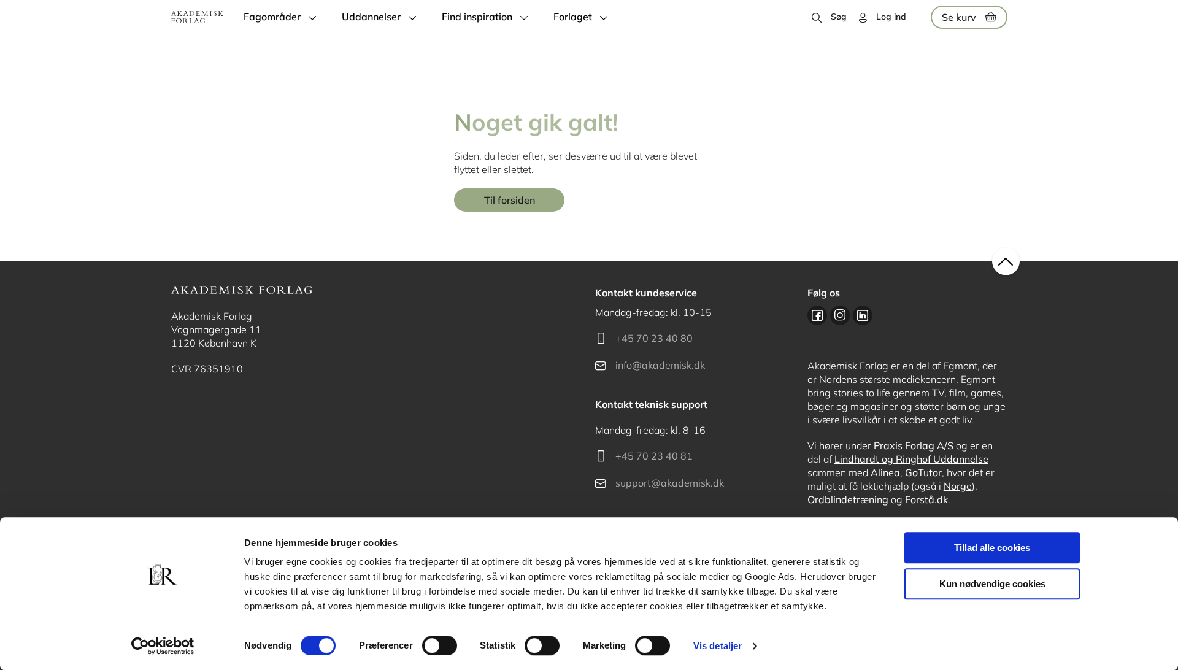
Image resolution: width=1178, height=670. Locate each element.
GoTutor (923, 472)
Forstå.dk (926, 499)
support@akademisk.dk (669, 483)
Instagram (840, 315)
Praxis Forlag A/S (913, 445)
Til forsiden (509, 200)
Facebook (817, 315)
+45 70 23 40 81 (654, 456)
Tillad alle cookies (992, 547)
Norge (958, 486)
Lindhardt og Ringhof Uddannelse (911, 459)
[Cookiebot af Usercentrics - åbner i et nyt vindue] (163, 646)
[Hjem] (197, 17)
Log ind (891, 16)
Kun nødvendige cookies (992, 584)
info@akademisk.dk (660, 365)
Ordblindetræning (847, 499)
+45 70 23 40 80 (654, 338)
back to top (1006, 261)
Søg (839, 16)
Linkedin (862, 315)
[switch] (439, 645)
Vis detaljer (717, 646)
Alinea (885, 472)
